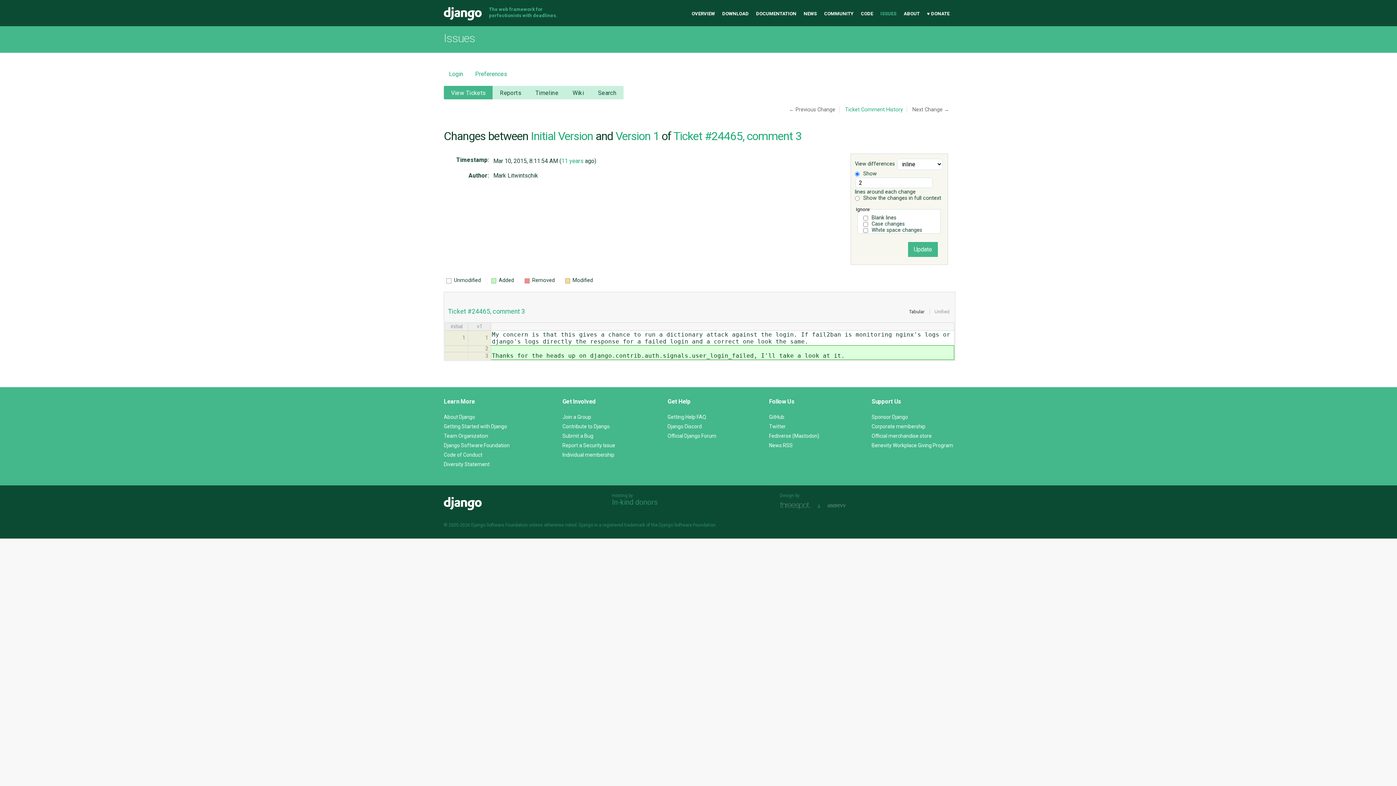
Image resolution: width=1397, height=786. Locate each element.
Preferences (491, 74)
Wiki (578, 93)
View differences (875, 164)
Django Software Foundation (477, 445)
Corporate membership (899, 426)
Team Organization (466, 436)
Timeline (547, 93)
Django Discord (685, 426)
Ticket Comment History (874, 110)
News (810, 13)
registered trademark (623, 525)
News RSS (781, 445)
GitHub (776, 417)
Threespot (797, 506)
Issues (888, 13)
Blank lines (884, 218)
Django (463, 13)
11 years (572, 161)
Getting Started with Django (475, 426)
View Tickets (468, 93)
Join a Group (576, 417)
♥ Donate (938, 13)
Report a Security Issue (588, 445)
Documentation (776, 13)
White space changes (897, 230)
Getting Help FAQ (687, 417)
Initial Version (562, 136)
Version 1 (637, 136)
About (912, 13)
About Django (459, 417)
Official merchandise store (902, 436)
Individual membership (588, 455)
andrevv (845, 506)
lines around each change (885, 192)
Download (735, 13)
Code (867, 13)
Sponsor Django (890, 417)
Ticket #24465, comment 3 (737, 136)
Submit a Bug (577, 436)
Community (838, 13)
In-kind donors (635, 502)
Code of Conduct (463, 455)
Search (607, 93)
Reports (510, 93)
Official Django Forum (692, 436)
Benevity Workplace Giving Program (912, 445)
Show (869, 174)
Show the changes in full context (901, 198)
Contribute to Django (586, 426)
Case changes (888, 224)
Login (456, 74)
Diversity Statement (467, 464)
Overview (703, 13)
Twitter (777, 426)
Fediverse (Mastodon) (794, 436)
